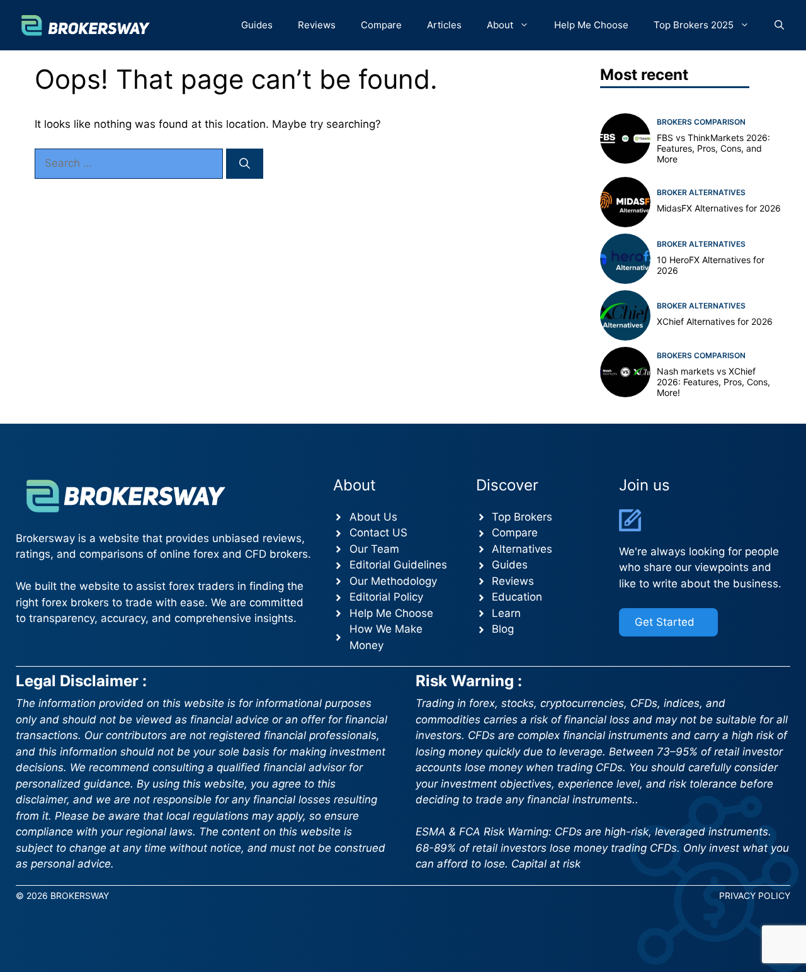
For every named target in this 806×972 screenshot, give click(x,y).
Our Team (374, 549)
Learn (506, 613)
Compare (381, 25)
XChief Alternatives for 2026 (715, 321)
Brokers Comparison (701, 122)
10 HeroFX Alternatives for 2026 (710, 265)
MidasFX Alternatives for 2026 (719, 208)
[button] (779, 25)
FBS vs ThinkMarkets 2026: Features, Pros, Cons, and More (713, 148)
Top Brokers (522, 517)
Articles (444, 25)
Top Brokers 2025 (694, 25)
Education (517, 597)
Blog (503, 629)
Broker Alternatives (701, 192)
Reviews (317, 25)
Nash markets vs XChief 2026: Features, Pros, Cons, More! (713, 382)
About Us (373, 517)
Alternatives (522, 549)
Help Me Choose (591, 25)
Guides (257, 25)
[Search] (244, 164)
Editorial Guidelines (398, 564)
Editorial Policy (386, 597)
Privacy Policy (754, 895)
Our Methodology (393, 581)
